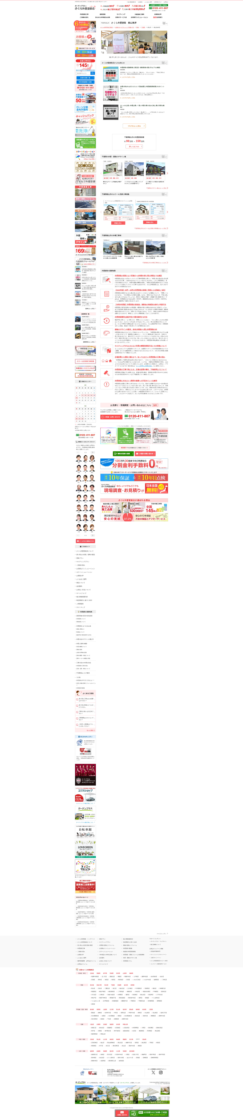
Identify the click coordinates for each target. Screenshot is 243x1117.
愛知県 (131, 1009)
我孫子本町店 (103, 998)
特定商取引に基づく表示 (84, 600)
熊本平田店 (162, 1054)
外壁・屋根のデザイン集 (130, 958)
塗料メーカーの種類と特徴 (83, 658)
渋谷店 (100, 988)
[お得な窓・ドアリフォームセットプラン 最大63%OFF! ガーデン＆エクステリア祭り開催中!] (85, 250)
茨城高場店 (115, 1001)
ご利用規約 (80, 604)
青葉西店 (93, 991)
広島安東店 (94, 1042)
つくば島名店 (155, 998)
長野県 (98, 1009)
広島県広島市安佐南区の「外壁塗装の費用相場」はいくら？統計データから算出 (85, 917)
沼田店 (93, 1004)
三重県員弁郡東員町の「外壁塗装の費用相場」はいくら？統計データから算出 (85, 902)
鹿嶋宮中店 (124, 1001)
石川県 (111, 1009)
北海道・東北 (82, 973)
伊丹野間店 (135, 1027)
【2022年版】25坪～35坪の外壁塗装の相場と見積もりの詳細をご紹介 (140, 290)
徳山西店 (144, 1042)
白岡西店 (120, 994)
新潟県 (92, 1009)
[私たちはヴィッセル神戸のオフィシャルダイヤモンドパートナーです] (85, 775)
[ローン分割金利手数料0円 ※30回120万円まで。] (85, 109)
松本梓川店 (108, 1012)
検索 (92, 73)
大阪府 (92, 1024)
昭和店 (140, 1012)
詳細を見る (118, 223)
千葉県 (103, 23)
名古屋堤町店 (128, 1016)
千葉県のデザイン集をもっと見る (156, 188)
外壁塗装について (81, 618)
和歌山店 (103, 1034)
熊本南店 (93, 1057)
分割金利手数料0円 (155, 951)
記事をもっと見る (90, 308)
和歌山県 (125, 1024)
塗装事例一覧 (85, 314)
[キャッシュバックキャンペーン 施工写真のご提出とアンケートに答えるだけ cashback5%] (85, 119)
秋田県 (118, 973)
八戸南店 (136, 976)
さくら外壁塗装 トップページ (86, 939)
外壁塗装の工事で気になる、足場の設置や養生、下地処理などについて (141, 369)
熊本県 (111, 1051)
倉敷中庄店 (129, 1042)
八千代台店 (159, 994)
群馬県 (132, 985)
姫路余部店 (126, 1031)
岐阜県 (144, 1009)
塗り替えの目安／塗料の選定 (85, 554)
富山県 (118, 1009)
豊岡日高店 (159, 1027)
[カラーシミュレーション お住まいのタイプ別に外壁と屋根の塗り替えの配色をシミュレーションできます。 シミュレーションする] (85, 155)
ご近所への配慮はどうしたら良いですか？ (86, 725)
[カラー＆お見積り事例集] (85, 361)
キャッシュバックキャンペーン (158, 954)
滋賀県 (111, 1024)
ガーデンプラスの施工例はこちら (84, 822)
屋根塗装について (81, 621)
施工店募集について (156, 944)
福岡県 (92, 1051)
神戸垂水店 (108, 1031)
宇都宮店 (133, 1001)
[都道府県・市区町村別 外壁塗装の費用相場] (85, 375)
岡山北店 (120, 1042)
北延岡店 (103, 1061)
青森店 (119, 976)
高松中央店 (132, 1046)
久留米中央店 (119, 1054)
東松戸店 (93, 998)
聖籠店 (93, 1012)
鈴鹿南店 (116, 1019)
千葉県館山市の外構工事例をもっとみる (154, 263)
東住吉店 (101, 1027)
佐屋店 (103, 1016)
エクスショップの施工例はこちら (84, 803)
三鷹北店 (107, 988)
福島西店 (156, 979)
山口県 (105, 1039)
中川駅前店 (138, 988)
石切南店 (117, 1027)
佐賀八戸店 (135, 1054)
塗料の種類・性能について (83, 655)
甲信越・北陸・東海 (82, 1009)
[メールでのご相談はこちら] (85, 541)
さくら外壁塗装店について (84, 551)
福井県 (125, 1009)
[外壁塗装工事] (85, 191)
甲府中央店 (132, 1012)
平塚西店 (155, 991)
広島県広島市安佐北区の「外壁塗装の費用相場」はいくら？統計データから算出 (85, 923)
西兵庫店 (150, 1027)
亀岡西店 (141, 1031)
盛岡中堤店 (145, 976)
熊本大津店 (121, 1057)
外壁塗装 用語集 (80, 688)
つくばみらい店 (95, 1001)
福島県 (131, 973)
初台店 (93, 988)
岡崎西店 (153, 1016)
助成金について (80, 632)
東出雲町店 (116, 1046)
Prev (101, 173)
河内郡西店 (151, 1001)
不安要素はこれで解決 (83, 673)
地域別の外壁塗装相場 (129, 951)
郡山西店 (157, 1031)
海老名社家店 (146, 991)
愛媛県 (125, 1039)
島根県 (118, 1039)
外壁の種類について (81, 646)
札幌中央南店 (95, 976)
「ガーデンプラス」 (124, 1083)
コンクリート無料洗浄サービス (158, 964)
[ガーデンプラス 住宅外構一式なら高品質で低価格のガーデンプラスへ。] (85, 813)
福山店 (102, 1042)
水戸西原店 (106, 1001)
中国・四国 (82, 1039)
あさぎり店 (130, 1057)
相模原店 (129, 991)
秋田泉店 (120, 979)
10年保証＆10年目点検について (108, 954)
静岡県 (138, 1009)
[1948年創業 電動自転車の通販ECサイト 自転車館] (85, 832)
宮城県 (111, 973)
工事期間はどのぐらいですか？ (86, 719)
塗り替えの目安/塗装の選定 (85, 945)
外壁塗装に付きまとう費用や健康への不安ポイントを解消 (136, 381)
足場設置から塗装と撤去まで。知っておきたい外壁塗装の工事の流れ (140, 357)
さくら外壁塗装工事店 (106, 27)
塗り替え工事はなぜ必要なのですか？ (86, 700)
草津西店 (149, 1031)
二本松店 (164, 979)
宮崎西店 (145, 1057)
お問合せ (166, 2)
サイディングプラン (82, 561)
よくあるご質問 (148, 2)
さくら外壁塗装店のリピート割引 (159, 960)
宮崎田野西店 (154, 1057)
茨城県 (119, 985)
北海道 (92, 973)
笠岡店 (137, 1042)
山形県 (125, 973)
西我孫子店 (113, 998)
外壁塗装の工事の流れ (82, 665)
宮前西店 (147, 988)
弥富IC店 (145, 1016)
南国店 (140, 1046)
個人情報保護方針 (132, 2)
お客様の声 (80, 576)
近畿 (82, 1024)
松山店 (124, 1046)
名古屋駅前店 (95, 1016)
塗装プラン (80, 558)
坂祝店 (102, 1019)
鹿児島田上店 (112, 1061)
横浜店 (154, 988)
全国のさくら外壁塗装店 (86, 970)
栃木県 (126, 985)
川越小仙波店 (111, 994)
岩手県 (105, 973)
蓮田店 (127, 994)
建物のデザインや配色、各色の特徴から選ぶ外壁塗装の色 (136, 329)
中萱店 (116, 1012)
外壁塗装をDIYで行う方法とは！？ (85, 680)
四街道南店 (122, 998)
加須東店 (134, 994)
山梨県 (105, 1009)
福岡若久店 (94, 1054)
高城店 (138, 1057)
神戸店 (93, 1031)
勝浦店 (147, 998)
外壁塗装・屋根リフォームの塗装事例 (133, 954)
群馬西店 (159, 1001)
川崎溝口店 (162, 988)
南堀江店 (93, 1027)
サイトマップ (80, 607)
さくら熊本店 (111, 1057)
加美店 (106, 979)
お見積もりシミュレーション (85, 569)
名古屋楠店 (111, 1016)
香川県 (131, 1039)
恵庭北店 (112, 976)
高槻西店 (109, 1027)
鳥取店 (158, 1042)
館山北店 (142, 994)
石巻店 (93, 979)
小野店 (143, 1027)
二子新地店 (121, 991)
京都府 (105, 1024)
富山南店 (155, 1012)
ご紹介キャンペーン (156, 957)
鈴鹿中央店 (125, 1019)
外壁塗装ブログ (158, 2)
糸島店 (102, 1054)
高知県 (144, 1039)
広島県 (92, 1039)
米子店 (101, 1046)
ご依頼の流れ (80, 565)
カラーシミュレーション (84, 572)
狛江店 (114, 988)
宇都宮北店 (142, 1001)
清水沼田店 (94, 1019)
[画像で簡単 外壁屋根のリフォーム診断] (85, 167)
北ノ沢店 (104, 976)
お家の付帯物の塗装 (81, 652)
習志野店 (150, 994)
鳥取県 (111, 1039)
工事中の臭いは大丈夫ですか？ (86, 712)
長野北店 (123, 1012)
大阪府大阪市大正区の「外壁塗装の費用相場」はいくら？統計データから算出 (85, 907)
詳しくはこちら (134, 146)
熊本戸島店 (153, 1054)
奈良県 (118, 1024)
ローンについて (81, 593)
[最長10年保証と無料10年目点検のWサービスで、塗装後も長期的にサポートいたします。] (85, 52)
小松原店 (137, 991)
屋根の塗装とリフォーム (130, 945)
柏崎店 (100, 1012)
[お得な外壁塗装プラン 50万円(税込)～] (85, 98)
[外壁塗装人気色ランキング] (85, 368)
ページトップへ (161, 934)
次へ (93, 452)
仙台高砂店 (154, 976)
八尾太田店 (126, 1027)
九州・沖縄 (82, 1051)
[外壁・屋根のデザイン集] (85, 238)
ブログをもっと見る (134, 126)
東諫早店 (144, 1054)
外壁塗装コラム (127, 961)
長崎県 (105, 1051)
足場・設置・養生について (83, 668)
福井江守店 (164, 1012)
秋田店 (113, 979)
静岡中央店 (162, 1016)
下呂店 (109, 1019)
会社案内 (140, 2)
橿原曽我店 (94, 1034)
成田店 (140, 998)
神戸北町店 (117, 1031)
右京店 (134, 1031)
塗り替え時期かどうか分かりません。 (86, 706)
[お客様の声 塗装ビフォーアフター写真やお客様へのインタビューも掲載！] (85, 39)
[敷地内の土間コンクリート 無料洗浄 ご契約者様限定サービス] (85, 131)
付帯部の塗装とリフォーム (106, 945)
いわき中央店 (147, 979)
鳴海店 (119, 1016)
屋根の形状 (79, 649)
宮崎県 (125, 1051)
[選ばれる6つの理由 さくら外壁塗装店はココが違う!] (85, 26)
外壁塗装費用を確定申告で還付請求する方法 (131, 317)
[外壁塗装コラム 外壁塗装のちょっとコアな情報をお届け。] (85, 351)
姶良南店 (121, 1061)
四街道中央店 (132, 998)
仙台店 (162, 976)
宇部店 (151, 1042)
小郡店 (127, 1054)
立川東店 (129, 988)
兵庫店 (100, 1031)
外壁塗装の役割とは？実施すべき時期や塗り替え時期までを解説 (138, 276)
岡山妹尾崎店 (111, 1042)
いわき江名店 (136, 979)
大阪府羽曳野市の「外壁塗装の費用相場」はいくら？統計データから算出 (85, 912)
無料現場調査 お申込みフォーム (86, 961)
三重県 (151, 1009)
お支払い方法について (83, 590)
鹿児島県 (131, 1051)
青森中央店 (127, 976)
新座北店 (163, 991)
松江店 (108, 1046)
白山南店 (147, 1012)
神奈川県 (99, 985)
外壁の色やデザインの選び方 (85, 639)
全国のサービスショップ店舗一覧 (124, 27)
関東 (137, 27)
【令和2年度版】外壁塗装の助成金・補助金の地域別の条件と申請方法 (140, 305)
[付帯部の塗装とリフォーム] (85, 226)
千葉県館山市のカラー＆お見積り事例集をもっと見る (150, 228)
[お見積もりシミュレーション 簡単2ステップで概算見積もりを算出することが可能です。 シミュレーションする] (85, 143)
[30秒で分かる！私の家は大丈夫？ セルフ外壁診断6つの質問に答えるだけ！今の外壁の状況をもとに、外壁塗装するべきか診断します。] (85, 179)
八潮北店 (101, 994)
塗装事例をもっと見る (89, 342)
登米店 (100, 979)
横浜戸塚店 (102, 991)
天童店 (128, 979)
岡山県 (98, 1039)
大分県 (118, 1051)
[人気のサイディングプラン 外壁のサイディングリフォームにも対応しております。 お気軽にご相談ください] (85, 214)
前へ (78, 452)
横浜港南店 (111, 991)
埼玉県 (106, 985)
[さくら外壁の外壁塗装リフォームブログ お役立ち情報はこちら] (85, 261)
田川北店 (109, 1054)
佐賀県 (98, 1051)
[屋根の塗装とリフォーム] (85, 203)
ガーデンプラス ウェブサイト (158, 941)
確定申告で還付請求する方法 (83, 635)
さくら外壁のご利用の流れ (144, 366)
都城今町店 (94, 1061)
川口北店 (93, 994)
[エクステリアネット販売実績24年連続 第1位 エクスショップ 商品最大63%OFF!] (85, 794)
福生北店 (122, 988)
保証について (80, 583)
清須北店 (137, 1016)
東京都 (92, 985)
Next (167, 173)
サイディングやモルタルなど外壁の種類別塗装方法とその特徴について (141, 346)
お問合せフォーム (82, 964)
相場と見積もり (80, 629)
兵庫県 (98, 1024)
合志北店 (101, 1057)
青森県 (98, 973)
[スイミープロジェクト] (85, 867)
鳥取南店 (93, 1046)
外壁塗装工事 (81, 948)
